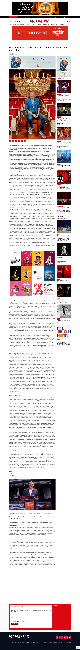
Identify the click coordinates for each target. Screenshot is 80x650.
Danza (49, 635)
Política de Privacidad (59, 642)
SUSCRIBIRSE (14, 623)
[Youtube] (17, 21)
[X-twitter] (13, 21)
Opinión (68, 635)
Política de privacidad (23, 621)
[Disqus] (32, 586)
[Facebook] (11, 21)
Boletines (53, 24)
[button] (69, 21)
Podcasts (34, 24)
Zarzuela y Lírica (59, 184)
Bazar (57, 24)
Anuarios (39, 24)
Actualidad (58, 298)
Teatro (58, 234)
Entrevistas (15, 24)
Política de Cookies (67, 642)
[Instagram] (15, 21)
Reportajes (22, 24)
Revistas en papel (46, 24)
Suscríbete (62, 24)
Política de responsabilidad (49, 642)
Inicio (11, 24)
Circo (52, 635)
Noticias (28, 24)
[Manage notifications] (78, 648)
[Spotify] (20, 21)
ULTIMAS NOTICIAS (59, 206)
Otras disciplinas (59, 257)
